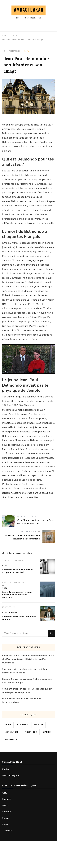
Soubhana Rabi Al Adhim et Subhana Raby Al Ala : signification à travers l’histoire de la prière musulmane (28, 659)
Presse (5, 818)
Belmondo (46, 210)
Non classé (12, 732)
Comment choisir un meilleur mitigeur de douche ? (17, 571)
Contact (6, 769)
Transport (12, 739)
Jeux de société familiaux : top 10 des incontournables (21, 700)
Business (14, 613)
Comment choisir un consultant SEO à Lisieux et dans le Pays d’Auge (27, 680)
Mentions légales (11, 775)
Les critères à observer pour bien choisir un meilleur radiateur (17, 595)
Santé (47, 732)
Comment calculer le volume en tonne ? (19, 618)
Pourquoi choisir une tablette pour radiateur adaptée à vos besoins (25, 671)
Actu (26, 51)
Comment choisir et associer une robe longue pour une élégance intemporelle (27, 690)
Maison (38, 724)
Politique (31, 732)
